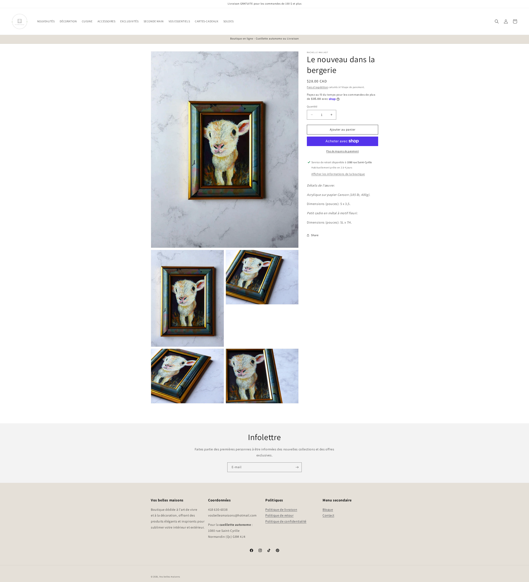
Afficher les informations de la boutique (338, 174)
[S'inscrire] (296, 467)
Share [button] (315, 235)
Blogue (328, 509)
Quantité (312, 106)
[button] (46, 21)
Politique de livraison (281, 509)
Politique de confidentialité (285, 521)
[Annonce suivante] (376, 39)
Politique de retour (279, 515)
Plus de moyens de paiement (342, 150)
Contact (328, 515)
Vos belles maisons (169, 576)
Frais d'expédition (317, 87)
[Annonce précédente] (152, 39)
